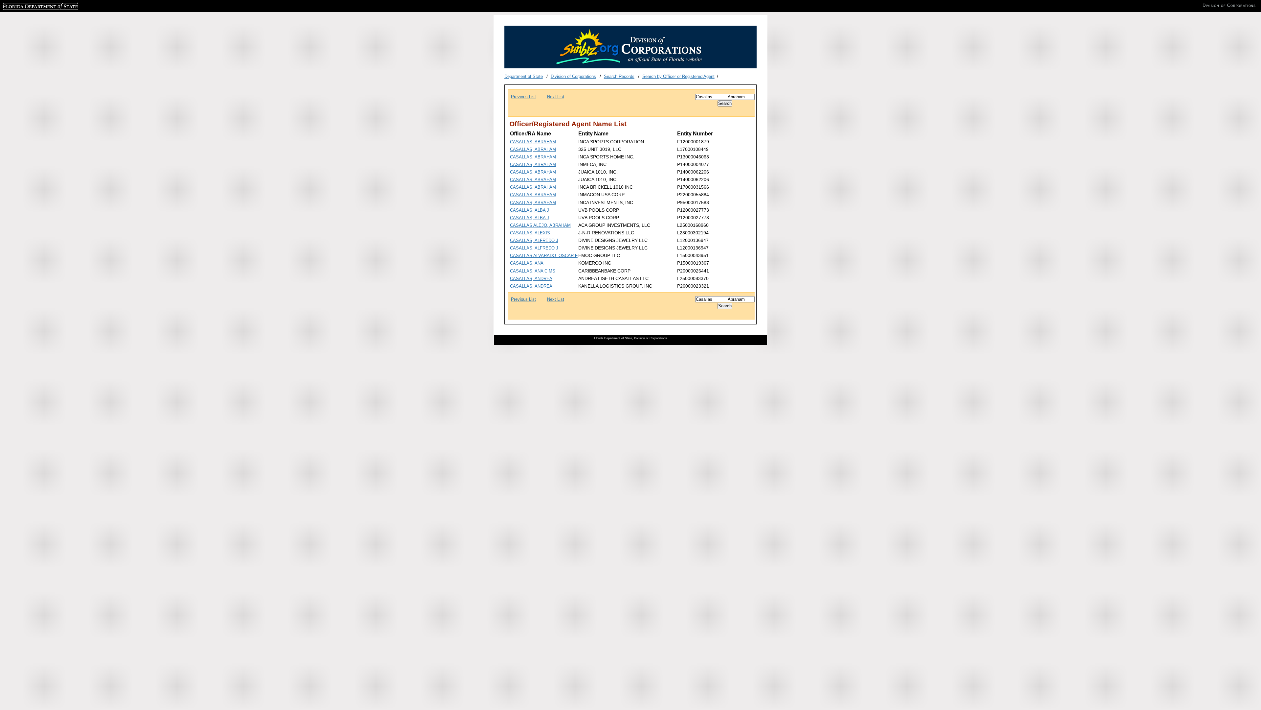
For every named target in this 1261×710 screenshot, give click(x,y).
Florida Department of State (29, 5)
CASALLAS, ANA (526, 263)
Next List (555, 96)
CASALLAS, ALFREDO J (534, 240)
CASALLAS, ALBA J (529, 210)
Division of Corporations (573, 76)
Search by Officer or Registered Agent (678, 76)
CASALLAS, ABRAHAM (533, 141)
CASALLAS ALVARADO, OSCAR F (544, 255)
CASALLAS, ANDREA (531, 278)
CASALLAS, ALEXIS (530, 232)
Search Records (619, 76)
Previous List (523, 96)
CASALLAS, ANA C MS (532, 271)
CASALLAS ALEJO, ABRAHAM (540, 225)
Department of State (523, 76)
